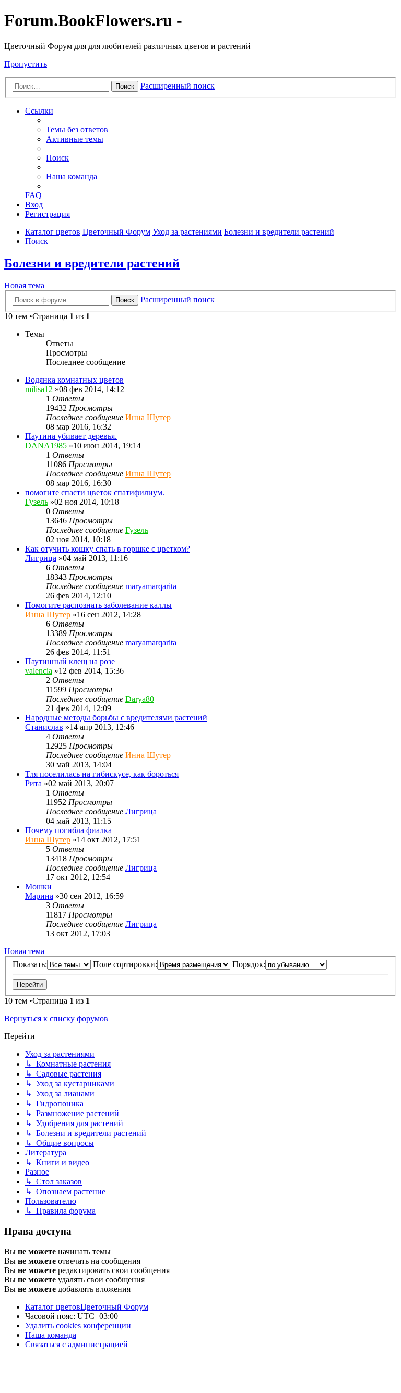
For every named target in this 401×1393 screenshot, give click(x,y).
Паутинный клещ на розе (70, 661)
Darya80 (139, 698)
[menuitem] (77, 129)
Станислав (44, 727)
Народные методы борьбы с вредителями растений (116, 717)
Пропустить (25, 63)
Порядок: (248, 964)
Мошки (38, 886)
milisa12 (39, 389)
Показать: (30, 964)
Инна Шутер (148, 417)
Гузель (36, 501)
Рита (33, 783)
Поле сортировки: (125, 964)
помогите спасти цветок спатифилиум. (94, 492)
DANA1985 (46, 445)
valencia (38, 670)
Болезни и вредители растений (92, 263)
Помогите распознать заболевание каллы (98, 605)
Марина (39, 895)
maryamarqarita (150, 586)
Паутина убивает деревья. (71, 436)
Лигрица (40, 558)
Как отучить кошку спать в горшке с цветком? (107, 548)
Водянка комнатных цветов (74, 379)
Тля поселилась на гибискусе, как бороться (102, 773)
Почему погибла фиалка (68, 830)
